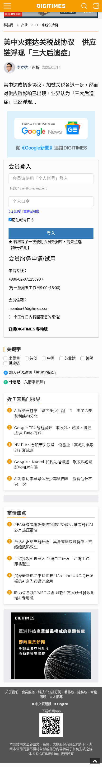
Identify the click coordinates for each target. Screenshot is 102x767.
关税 (89, 358)
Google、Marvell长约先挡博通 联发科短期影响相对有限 (53, 464)
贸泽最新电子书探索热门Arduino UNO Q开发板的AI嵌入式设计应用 (53, 578)
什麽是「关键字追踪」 (28, 382)
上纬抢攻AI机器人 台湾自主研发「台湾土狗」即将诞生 (53, 561)
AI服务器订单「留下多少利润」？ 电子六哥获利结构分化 (53, 413)
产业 (24, 25)
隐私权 (82, 692)
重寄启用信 (31, 211)
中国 (51, 358)
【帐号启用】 (20, 248)
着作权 (69, 692)
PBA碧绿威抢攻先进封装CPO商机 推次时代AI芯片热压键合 (53, 527)
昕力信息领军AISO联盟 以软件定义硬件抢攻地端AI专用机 (54, 595)
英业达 (70, 358)
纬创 (33, 358)
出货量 (14, 358)
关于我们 (12, 692)
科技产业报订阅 (49, 692)
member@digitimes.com (29, 308)
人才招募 (56, 697)
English (62, 704)
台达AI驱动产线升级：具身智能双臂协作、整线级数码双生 (53, 544)
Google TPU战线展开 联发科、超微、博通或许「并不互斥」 (52, 430)
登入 (51, 233)
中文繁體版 (43, 704)
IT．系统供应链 (46, 25)
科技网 (9, 25)
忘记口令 (15, 211)
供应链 (14, 363)
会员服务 (28, 692)
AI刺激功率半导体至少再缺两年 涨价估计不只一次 (53, 481)
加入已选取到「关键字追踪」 (33, 373)
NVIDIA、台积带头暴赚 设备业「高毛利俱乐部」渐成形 (54, 447)
